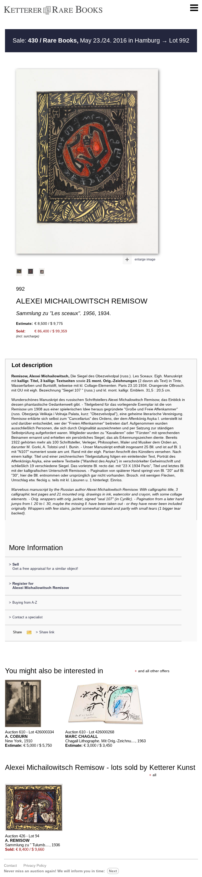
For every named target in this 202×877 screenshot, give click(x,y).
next (113, 871)
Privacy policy (34, 865)
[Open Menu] (194, 7)
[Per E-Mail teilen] (27, 632)
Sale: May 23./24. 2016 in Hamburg (87, 40)
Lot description (32, 365)
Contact (10, 865)
